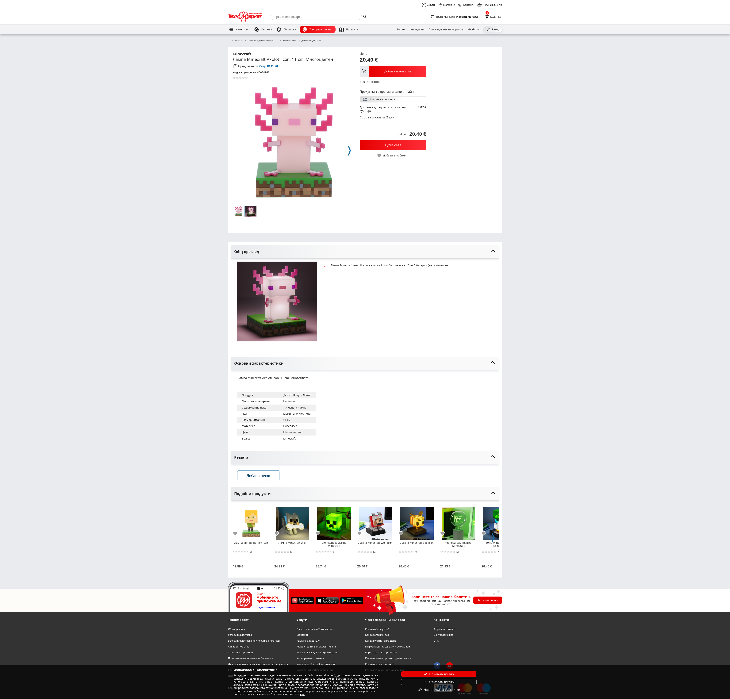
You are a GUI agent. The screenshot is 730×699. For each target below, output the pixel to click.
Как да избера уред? (377, 629)
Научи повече (265, 607)
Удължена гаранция (308, 640)
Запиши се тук (487, 600)
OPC (436, 640)
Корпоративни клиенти (310, 658)
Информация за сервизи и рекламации (388, 646)
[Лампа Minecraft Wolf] (292, 522)
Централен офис (443, 634)
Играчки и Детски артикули (261, 40)
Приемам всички (442, 674)
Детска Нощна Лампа (297, 395)
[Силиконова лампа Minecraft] (334, 522)
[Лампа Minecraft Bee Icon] (417, 522)
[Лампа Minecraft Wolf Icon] (375, 522)
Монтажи (302, 634)
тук (302, 694)
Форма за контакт (444, 629)
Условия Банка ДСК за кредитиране (317, 652)
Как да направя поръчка (379, 664)
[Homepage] (245, 17)
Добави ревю (258, 475)
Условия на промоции (241, 652)
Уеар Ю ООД (268, 66)
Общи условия (236, 629)
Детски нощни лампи (311, 41)
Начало (238, 41)
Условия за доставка (240, 634)
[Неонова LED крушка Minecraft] (458, 522)
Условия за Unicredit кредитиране (316, 664)
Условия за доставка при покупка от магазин (254, 640)
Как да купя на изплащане (380, 640)
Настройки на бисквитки (442, 690)
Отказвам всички (442, 682)
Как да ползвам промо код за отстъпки (388, 658)
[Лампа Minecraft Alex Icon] (251, 522)
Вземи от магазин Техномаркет (315, 629)
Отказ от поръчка (238, 646)
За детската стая (288, 41)
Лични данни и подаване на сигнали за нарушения (258, 664)
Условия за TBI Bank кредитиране (316, 646)
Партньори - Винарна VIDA (381, 652)
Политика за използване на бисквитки (250, 658)
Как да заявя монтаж (377, 634)
